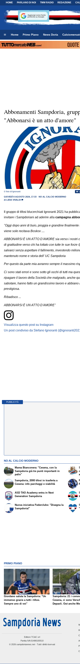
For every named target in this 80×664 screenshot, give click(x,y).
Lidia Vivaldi (13, 200)
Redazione (64, 2)
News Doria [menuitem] (50, 34)
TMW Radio (47, 2)
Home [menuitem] (14, 34)
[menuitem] (5, 35)
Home (9, 2)
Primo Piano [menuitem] (31, 34)
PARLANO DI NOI (26, 2)
